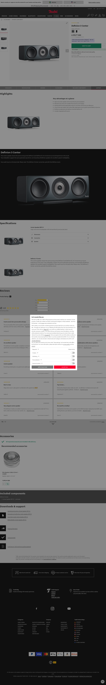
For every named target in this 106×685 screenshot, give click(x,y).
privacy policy (66, 344)
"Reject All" (46, 329)
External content (36, 363)
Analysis (34, 352)
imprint (33, 346)
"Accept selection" (36, 340)
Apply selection (42, 367)
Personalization (36, 360)
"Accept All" (47, 335)
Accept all (65, 367)
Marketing (34, 356)
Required (34, 349)
